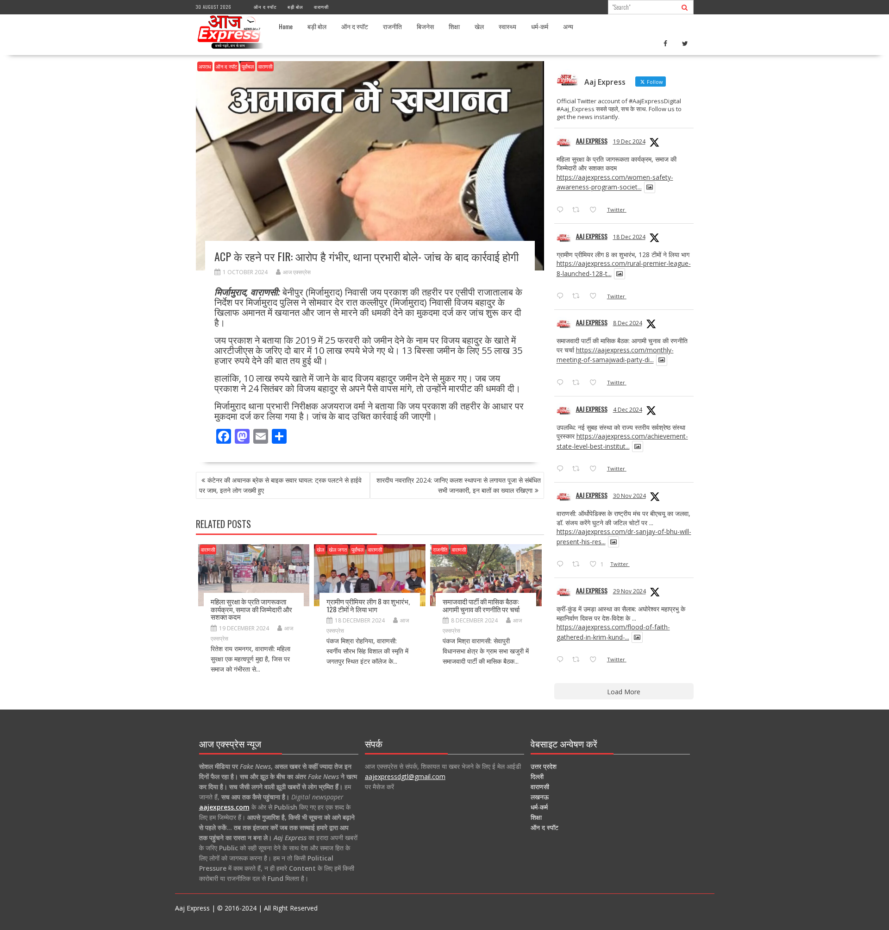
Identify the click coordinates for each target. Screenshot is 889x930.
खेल (479, 26)
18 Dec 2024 (629, 237)
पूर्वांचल (248, 66)
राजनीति (392, 26)
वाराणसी (321, 6)
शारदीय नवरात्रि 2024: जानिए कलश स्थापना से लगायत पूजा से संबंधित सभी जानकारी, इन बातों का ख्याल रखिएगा (458, 485)
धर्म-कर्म (539, 26)
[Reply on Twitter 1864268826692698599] (562, 469)
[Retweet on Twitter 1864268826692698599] (578, 469)
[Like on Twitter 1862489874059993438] (595, 660)
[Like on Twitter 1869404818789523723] (595, 296)
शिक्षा (454, 26)
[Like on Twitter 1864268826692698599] (595, 469)
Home (286, 26)
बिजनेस (425, 26)
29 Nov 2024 (629, 591)
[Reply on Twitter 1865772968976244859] (562, 383)
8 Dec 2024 (627, 323)
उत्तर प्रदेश (544, 766)
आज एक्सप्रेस (297, 272)
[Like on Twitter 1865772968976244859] (595, 383)
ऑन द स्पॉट (265, 6)
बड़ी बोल (295, 6)
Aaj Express (591, 140)
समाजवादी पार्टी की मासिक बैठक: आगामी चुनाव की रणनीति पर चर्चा (481, 605)
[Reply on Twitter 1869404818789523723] (562, 296)
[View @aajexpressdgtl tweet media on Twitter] (649, 187)
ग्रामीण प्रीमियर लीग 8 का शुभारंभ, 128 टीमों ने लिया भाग (368, 605)
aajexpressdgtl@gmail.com (405, 776)
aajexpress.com (224, 807)
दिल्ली (537, 776)
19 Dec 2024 (629, 141)
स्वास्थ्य (507, 26)
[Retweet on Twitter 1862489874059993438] (578, 660)
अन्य (568, 26)
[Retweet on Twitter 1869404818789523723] (578, 296)
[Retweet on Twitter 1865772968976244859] (578, 383)
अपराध (205, 66)
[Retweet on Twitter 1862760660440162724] (578, 565)
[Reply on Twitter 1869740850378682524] (562, 210)
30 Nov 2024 (629, 496)
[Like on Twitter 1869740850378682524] (595, 210)
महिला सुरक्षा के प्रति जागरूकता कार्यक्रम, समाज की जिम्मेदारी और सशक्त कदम (251, 609)
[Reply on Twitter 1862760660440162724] (562, 565)
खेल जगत (338, 549)
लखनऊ (540, 796)
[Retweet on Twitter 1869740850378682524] (578, 210)
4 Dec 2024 (627, 410)
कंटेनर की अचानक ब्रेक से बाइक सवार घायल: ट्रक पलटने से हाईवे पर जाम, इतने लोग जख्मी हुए (280, 485)
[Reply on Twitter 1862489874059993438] (562, 660)
